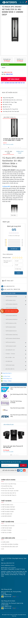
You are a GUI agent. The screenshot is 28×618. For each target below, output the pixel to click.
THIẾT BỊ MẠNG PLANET (11, 346)
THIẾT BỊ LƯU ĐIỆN (6, 532)
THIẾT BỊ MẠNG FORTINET (11, 308)
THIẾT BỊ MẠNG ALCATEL (11, 323)
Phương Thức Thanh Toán (8, 488)
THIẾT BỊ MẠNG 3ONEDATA (11, 304)
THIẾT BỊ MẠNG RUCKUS (11, 330)
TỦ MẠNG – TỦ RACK (10, 353)
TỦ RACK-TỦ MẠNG (6, 530)
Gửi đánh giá (14, 248)
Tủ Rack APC (6, 186)
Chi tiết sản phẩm (8, 152)
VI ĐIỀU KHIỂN (5, 542)
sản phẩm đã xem (9, 424)
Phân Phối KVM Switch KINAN (17, 408)
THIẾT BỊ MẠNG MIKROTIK (11, 315)
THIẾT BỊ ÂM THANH (10, 365)
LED (3, 549)
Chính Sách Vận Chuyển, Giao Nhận (10, 490)
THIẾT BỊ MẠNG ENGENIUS (11, 319)
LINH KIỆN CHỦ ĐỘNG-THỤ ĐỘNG (10, 544)
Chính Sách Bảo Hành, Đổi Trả (9, 493)
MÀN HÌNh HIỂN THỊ (10, 369)
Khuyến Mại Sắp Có (6, 373)
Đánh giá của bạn (7, 257)
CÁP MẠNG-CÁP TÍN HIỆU (8, 525)
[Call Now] (2, 311)
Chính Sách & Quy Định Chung (9, 483)
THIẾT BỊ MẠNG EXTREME (11, 296)
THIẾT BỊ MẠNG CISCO (10, 300)
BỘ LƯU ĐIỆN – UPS (10, 357)
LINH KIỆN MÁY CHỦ (10, 350)
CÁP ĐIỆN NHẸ (9, 361)
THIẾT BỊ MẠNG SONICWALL (12, 334)
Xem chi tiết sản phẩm (8, 144)
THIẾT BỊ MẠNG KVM (7, 514)
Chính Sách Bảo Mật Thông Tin (9, 495)
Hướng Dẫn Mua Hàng (7, 486)
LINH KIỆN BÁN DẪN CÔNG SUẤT (10, 546)
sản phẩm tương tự (10, 117)
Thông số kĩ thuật (19, 152)
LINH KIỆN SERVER (6, 516)
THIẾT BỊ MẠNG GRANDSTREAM (13, 338)
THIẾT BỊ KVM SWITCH (10, 342)
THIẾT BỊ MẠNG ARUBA (11, 327)
